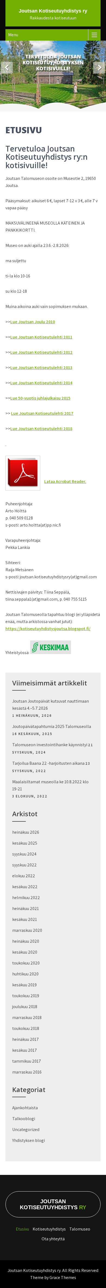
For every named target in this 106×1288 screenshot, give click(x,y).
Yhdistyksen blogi (28, 1140)
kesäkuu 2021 (24, 919)
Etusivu (22, 1229)
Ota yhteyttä (53, 1239)
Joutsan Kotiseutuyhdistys (53, 1204)
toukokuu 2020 (26, 963)
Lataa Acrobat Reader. (65, 481)
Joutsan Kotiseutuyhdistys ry (53, 11)
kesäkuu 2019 (24, 985)
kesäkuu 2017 (24, 1050)
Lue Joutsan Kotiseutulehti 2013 (41, 367)
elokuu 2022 (23, 876)
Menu (13, 35)
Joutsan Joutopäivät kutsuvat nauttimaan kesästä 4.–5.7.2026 (50, 704)
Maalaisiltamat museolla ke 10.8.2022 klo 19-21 (50, 785)
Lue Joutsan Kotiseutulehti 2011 (41, 337)
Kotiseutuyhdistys (49, 1229)
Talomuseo (79, 1229)
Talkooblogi (23, 1118)
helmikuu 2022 (26, 897)
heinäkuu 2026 (25, 832)
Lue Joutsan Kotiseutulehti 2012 (41, 352)
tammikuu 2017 (26, 1061)
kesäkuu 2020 (24, 952)
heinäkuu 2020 (25, 941)
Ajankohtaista (25, 1108)
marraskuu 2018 (27, 1017)
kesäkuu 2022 (25, 887)
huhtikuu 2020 (25, 974)
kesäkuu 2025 (24, 843)
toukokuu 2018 (25, 1028)
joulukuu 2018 (24, 1006)
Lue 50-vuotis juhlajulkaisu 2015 (40, 398)
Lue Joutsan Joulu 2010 (32, 322)
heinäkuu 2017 (25, 1039)
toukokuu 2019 (25, 996)
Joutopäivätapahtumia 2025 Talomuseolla (51, 726)
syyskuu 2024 (24, 854)
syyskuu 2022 (24, 865)
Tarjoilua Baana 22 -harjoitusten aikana (48, 763)
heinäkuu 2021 (25, 908)
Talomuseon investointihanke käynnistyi (49, 745)
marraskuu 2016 (27, 1072)
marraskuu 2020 (27, 930)
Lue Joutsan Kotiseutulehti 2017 (42, 413)
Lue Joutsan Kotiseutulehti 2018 (41, 428)
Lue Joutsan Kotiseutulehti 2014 (41, 383)
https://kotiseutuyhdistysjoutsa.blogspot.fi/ (48, 628)
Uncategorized (25, 1129)
